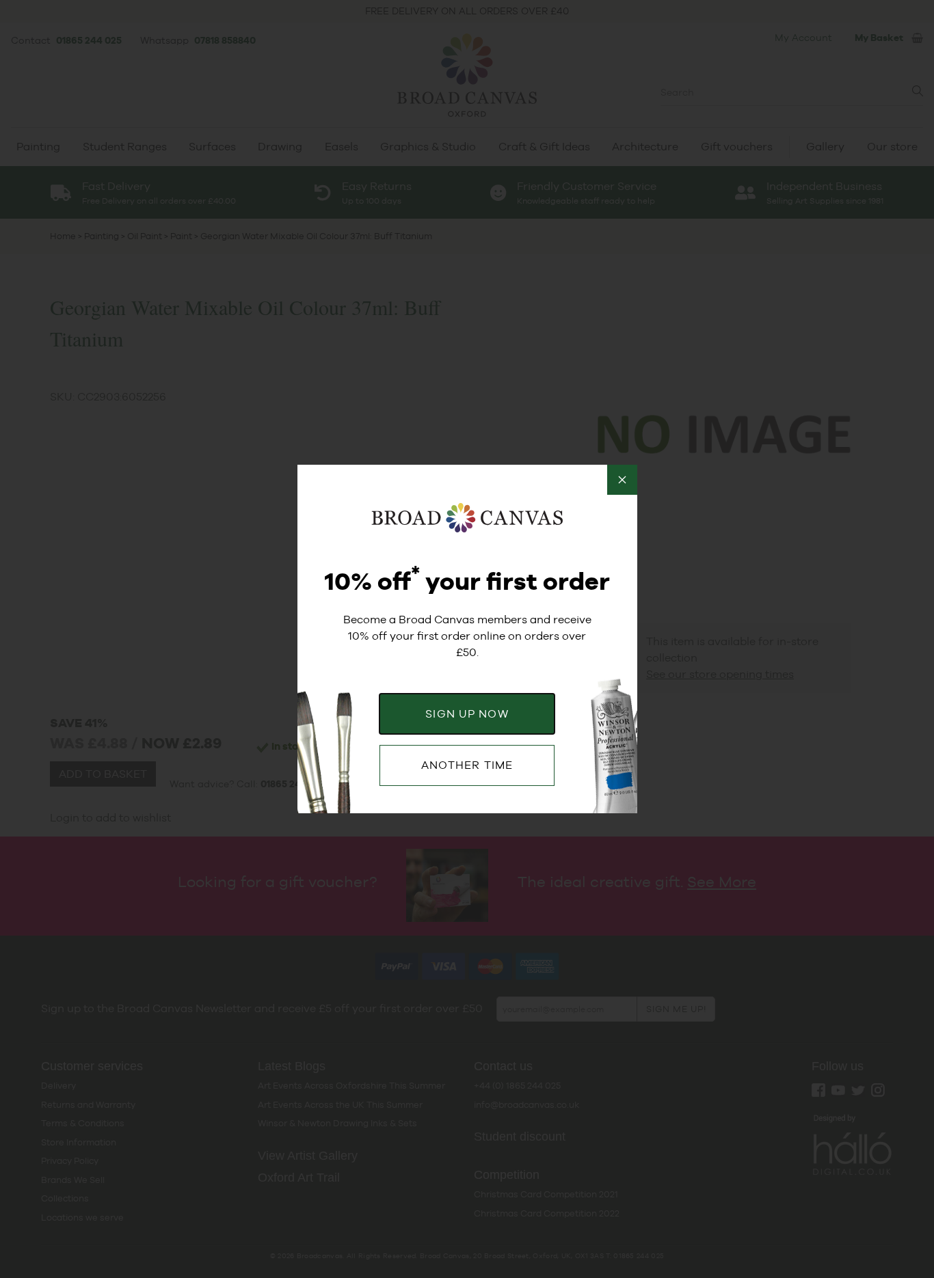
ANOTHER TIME (467, 765)
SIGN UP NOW (466, 713)
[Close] (622, 480)
